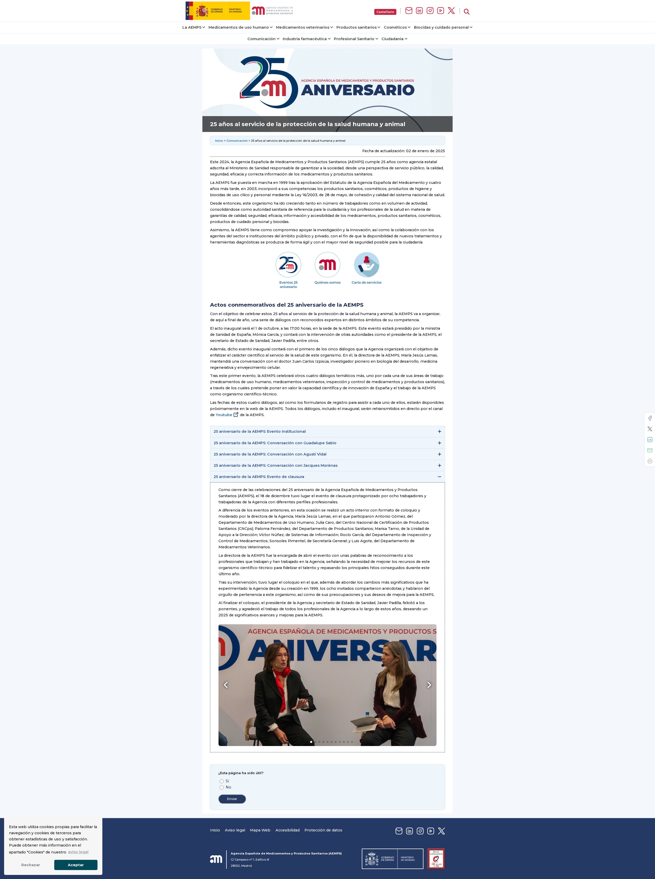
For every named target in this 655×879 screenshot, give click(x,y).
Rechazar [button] (30, 865)
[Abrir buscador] (467, 12)
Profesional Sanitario (354, 39)
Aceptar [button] (76, 865)
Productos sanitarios (356, 27)
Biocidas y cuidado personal (441, 27)
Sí (227, 781)
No (228, 787)
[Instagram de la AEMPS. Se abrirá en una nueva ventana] (430, 11)
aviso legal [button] (78, 852)
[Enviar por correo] (650, 450)
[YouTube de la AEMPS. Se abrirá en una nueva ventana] (440, 11)
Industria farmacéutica (305, 39)
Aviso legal (235, 830)
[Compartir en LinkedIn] (650, 440)
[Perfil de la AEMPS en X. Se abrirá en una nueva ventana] (451, 11)
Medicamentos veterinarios (302, 27)
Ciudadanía (392, 39)
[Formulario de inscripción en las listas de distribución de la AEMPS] (409, 11)
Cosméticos (395, 27)
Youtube (224, 415)
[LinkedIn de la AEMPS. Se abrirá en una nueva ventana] (419, 11)
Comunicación (261, 39)
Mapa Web (260, 830)
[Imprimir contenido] (650, 461)
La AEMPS (191, 27)
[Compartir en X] (650, 429)
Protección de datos (323, 830)
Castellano (385, 12)
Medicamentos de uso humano (239, 27)
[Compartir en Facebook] (650, 418)
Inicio (219, 140)
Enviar (232, 799)
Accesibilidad (288, 830)
